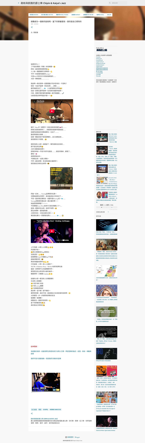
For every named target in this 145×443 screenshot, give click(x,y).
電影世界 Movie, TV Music (62, 14)
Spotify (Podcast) (100, 63)
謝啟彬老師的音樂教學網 (102, 69)
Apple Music (99, 66)
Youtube (98, 57)
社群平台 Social (100, 14)
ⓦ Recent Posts (113, 209)
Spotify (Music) (100, 65)
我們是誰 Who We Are (88, 14)
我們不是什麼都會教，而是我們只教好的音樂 (46, 359)
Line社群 (98, 74)
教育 (40, 409)
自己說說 (34, 409)
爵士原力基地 (99, 71)
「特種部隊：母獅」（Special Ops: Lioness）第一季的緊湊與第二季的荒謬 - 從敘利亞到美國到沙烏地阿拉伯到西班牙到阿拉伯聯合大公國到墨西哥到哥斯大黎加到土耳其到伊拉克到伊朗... (106, 256)
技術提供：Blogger (73, 437)
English (109, 14)
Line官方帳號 (99, 73)
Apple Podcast (100, 61)
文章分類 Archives (34, 14)
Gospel (45, 409)
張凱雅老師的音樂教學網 (102, 68)
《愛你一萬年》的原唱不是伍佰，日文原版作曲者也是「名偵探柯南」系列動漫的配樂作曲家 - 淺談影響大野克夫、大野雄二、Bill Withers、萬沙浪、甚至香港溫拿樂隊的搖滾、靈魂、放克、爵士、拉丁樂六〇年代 (106, 382)
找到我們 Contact (76, 14)
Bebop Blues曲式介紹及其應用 (103, 360)
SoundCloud (99, 60)
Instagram (99, 58)
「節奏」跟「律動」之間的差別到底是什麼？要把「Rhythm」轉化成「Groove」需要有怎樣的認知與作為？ (106, 341)
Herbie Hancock (55, 409)
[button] (32, 27)
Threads (98, 76)
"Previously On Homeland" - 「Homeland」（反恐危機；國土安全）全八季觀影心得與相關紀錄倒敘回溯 (106, 299)
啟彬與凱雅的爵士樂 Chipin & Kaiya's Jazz (43, 3)
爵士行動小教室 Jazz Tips (47, 14)
